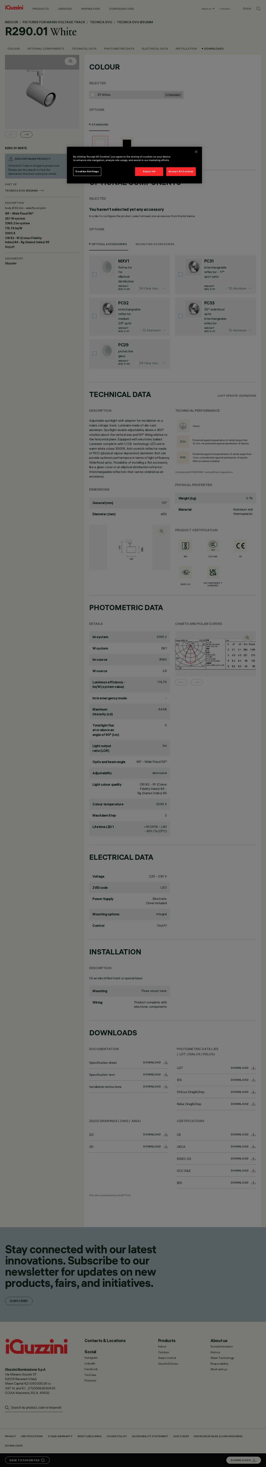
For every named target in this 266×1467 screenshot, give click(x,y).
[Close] (196, 151)
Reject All (149, 171)
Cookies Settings (87, 171)
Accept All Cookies (181, 171)
